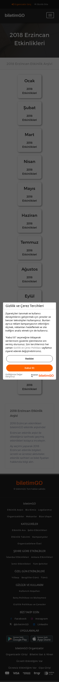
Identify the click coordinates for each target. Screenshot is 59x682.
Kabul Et (29, 368)
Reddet (29, 358)
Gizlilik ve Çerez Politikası (27, 347)
